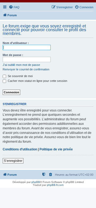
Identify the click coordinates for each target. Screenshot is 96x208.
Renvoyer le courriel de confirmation (26, 69)
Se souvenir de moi (20, 76)
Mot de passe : (13, 55)
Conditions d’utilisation (20, 149)
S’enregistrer (13, 161)
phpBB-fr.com (55, 184)
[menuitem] (14, 7)
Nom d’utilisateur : (16, 43)
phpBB (35, 182)
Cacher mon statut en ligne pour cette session (37, 80)
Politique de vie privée (56, 149)
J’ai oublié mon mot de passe (21, 64)
